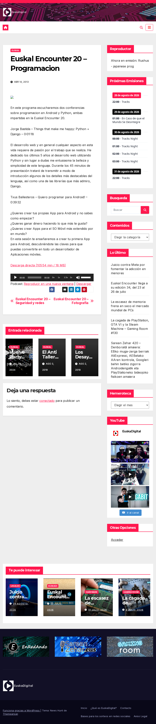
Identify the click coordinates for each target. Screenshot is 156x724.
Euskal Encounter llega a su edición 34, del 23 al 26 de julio (129, 287)
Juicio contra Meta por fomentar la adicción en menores (128, 269)
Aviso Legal (140, 716)
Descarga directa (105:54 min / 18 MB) (38, 265)
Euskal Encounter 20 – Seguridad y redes (33, 301)
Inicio (84, 707)
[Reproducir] (15, 277)
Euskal (16, 50)
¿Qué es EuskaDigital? (104, 707)
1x (59, 277)
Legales (15, 586)
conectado (47, 401)
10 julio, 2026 (97, 609)
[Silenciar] (78, 277)
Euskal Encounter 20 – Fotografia (71, 301)
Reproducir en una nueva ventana (48, 284)
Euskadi (52, 586)
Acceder (117, 540)
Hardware (91, 592)
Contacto (125, 707)
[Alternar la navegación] (149, 27)
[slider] (86, 277)
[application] (52, 277)
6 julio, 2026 (134, 609)
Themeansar (10, 713)
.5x (53, 277)
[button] (141, 27)
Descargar (83, 284)
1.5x (66, 277)
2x (71, 277)
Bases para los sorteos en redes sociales (105, 716)
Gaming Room (131, 592)
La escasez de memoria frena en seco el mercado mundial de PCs (130, 306)
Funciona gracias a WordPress (21, 710)
